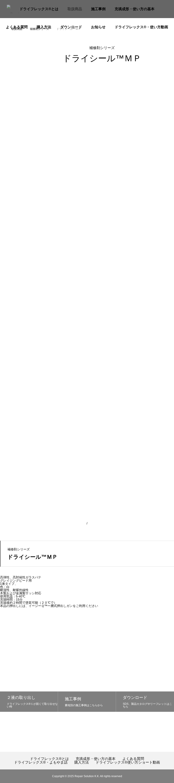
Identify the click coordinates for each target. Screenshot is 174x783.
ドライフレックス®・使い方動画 (141, 27)
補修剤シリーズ (102, 48)
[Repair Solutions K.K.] (16, 9)
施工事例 (98, 9)
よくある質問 (17, 27)
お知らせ (98, 27)
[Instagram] (125, 734)
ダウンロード (71, 27)
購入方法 (44, 27)
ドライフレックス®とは (38, 9)
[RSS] (135, 734)
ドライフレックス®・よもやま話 (41, 762)
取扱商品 (75, 9)
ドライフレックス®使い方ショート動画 (128, 762)
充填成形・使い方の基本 (135, 9)
